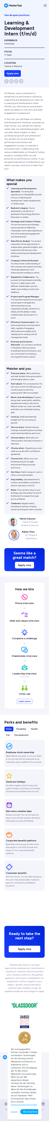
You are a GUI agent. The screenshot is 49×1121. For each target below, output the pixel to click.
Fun (8, 735)
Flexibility (21, 729)
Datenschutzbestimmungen (24, 1105)
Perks (9, 729)
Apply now (13, 73)
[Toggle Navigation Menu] (45, 5)
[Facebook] (6, 81)
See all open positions (17, 15)
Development (21, 735)
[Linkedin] (43, 1104)
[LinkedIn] (11, 81)
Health (34, 729)
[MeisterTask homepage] (13, 5)
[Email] (16, 81)
